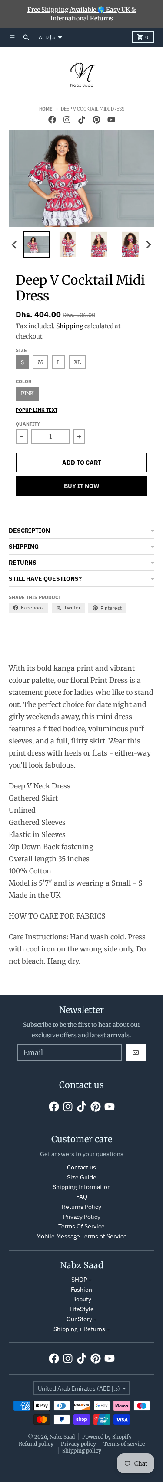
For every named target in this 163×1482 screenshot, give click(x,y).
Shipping (69, 326)
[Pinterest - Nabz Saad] (96, 119)
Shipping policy (81, 1450)
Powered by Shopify (107, 1436)
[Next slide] (148, 244)
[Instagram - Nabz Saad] (67, 119)
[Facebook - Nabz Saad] (52, 119)
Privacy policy (78, 1443)
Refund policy (36, 1443)
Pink (27, 393)
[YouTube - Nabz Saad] (111, 119)
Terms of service (124, 1443)
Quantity (28, 424)
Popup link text (36, 410)
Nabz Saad (62, 1436)
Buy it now (82, 486)
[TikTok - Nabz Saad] (81, 119)
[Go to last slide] (15, 244)
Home (46, 109)
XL (77, 362)
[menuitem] (36, 244)
